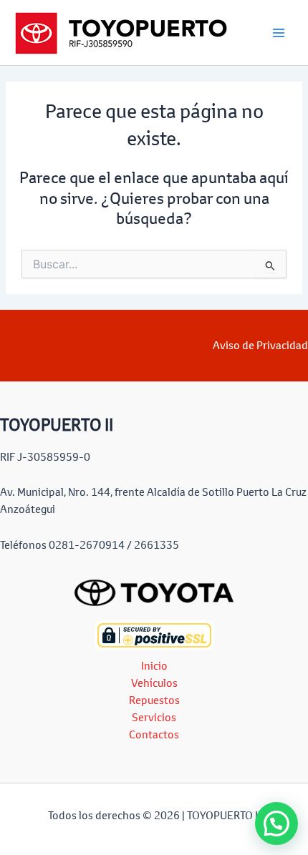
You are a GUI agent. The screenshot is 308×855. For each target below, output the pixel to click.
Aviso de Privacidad (260, 345)
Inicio (154, 666)
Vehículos (154, 683)
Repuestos (154, 700)
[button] (276, 823)
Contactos (154, 734)
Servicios (154, 717)
